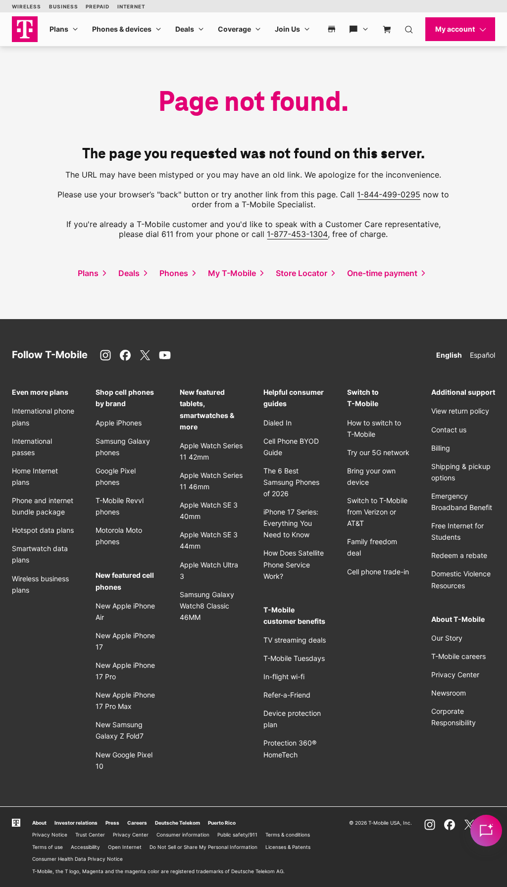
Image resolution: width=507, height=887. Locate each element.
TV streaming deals (294, 640)
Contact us (448, 429)
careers (458, 656)
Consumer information (182, 835)
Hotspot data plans (43, 530)
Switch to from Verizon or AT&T (377, 511)
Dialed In (277, 423)
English (449, 355)
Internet (131, 6)
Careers (137, 823)
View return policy (460, 411)
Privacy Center (455, 674)
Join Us (287, 29)
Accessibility (85, 847)
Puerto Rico (222, 823)
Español (482, 355)
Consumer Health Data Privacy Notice (77, 859)
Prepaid (97, 6)
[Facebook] (125, 355)
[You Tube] (165, 355)
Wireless (26, 6)
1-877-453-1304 (297, 234)
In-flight (283, 676)
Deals (184, 29)
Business (63, 6)
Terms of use (47, 847)
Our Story (446, 638)
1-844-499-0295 (388, 194)
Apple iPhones (119, 423)
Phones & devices (122, 29)
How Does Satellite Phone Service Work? (293, 564)
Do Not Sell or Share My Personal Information (203, 847)
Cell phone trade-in (378, 571)
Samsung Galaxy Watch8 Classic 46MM (207, 605)
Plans (59, 29)
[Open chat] (486, 830)
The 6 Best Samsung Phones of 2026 (291, 482)
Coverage (234, 29)
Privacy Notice (49, 835)
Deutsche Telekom (177, 823)
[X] (145, 355)
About (39, 823)
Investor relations (76, 823)
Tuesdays (294, 658)
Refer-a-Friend (286, 695)
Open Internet (125, 847)
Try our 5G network (378, 452)
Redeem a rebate (459, 555)
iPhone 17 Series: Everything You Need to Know (290, 523)
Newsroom (448, 693)
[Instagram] (105, 355)
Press (112, 823)
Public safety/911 (237, 835)
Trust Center (90, 835)
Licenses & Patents (287, 847)
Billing (440, 448)
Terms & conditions (287, 835)
